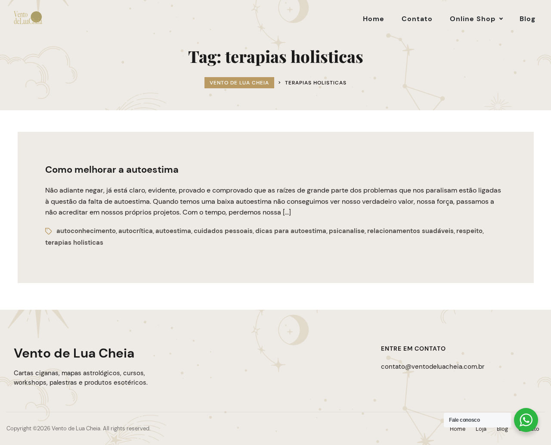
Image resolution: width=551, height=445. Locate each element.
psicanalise (347, 231)
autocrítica (135, 231)
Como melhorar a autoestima (112, 169)
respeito (469, 231)
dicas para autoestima (290, 231)
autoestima (173, 231)
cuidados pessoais (223, 231)
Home (457, 429)
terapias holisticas (74, 242)
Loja (481, 429)
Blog (502, 429)
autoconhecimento (86, 231)
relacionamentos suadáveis (410, 231)
